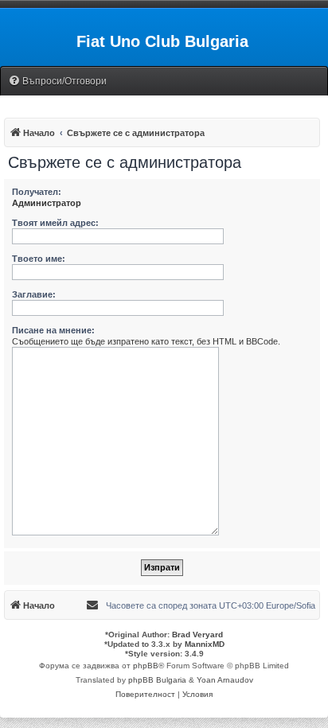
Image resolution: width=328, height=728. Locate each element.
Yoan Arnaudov (225, 679)
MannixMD (205, 644)
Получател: (36, 192)
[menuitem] (57, 81)
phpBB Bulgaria (157, 679)
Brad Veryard (197, 634)
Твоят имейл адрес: (55, 223)
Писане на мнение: (53, 330)
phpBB (145, 665)
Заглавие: (34, 294)
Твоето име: (38, 258)
